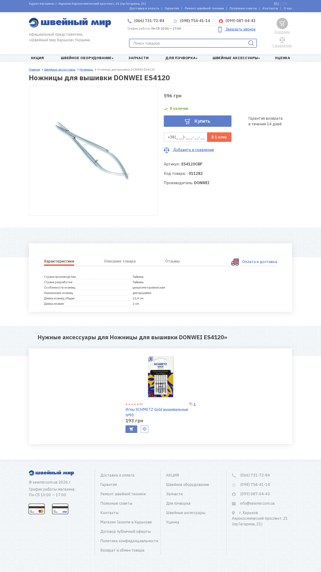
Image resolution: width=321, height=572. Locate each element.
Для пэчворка (180, 58)
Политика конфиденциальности (129, 540)
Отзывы (172, 261)
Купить (201, 121)
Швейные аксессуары (235, 58)
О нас (288, 8)
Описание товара (120, 261)
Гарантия (172, 8)
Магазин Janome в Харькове (126, 522)
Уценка (282, 58)
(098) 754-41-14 (194, 20)
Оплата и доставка (259, 261)
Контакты (270, 8)
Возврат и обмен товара (122, 550)
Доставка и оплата (144, 8)
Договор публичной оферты (125, 531)
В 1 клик (219, 137)
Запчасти (139, 58)
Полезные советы (243, 8)
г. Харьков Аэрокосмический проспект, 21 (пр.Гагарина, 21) (260, 518)
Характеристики (59, 261)
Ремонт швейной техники (204, 8)
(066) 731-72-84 (148, 20)
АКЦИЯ (37, 58)
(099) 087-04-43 (240, 20)
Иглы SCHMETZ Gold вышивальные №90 (156, 412)
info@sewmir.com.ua (257, 503)
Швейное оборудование (86, 58)
